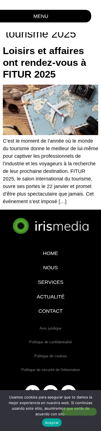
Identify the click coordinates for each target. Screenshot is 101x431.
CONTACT (50, 311)
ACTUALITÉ (51, 297)
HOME (50, 253)
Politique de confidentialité (50, 342)
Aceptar (52, 422)
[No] (79, 412)
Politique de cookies (50, 356)
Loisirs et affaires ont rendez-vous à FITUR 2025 (44, 62)
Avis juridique (50, 328)
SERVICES (50, 282)
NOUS (50, 267)
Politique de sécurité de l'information (50, 370)
